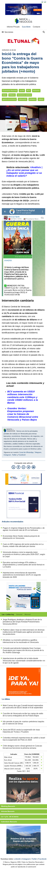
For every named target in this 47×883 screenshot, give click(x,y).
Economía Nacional (10, 90)
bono (4, 95)
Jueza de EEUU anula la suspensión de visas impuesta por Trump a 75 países (21, 731)
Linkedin (17, 859)
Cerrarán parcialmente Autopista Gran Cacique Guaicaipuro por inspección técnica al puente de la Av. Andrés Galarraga (23, 650)
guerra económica (9, 99)
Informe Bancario (7, 811)
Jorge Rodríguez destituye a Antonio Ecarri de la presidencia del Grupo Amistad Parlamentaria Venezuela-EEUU (22, 622)
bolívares (36, 90)
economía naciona (24, 95)
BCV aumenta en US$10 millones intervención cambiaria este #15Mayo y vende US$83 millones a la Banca (22, 397)
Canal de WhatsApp (26, 452)
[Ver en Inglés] (42, 2)
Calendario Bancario (9, 822)
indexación (22, 99)
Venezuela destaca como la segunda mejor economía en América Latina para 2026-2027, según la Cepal (24, 554)
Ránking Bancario (8, 806)
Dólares (12, 95)
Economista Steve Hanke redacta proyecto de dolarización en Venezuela (21, 537)
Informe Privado (13, 27)
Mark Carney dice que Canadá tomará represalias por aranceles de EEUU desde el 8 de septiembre (23, 706)
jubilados (32, 99)
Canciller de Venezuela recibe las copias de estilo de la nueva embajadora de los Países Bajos (23, 715)
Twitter (14, 455)
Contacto (36, 27)
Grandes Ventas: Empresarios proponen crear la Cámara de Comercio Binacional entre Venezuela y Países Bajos (22, 414)
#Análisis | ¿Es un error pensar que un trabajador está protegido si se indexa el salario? (24, 171)
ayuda (22, 90)
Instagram (7, 455)
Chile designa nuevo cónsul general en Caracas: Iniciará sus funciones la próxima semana (22, 747)
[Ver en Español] (45, 2)
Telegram (37, 452)
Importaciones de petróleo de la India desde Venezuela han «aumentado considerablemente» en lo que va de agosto (24, 660)
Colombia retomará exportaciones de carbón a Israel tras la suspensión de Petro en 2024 (24, 739)
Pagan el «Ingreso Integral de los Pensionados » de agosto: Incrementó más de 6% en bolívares (24, 529)
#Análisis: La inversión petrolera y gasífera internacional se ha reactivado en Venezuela (21, 641)
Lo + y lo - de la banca (9, 816)
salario (41, 99)
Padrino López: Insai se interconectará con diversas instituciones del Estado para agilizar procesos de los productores (23, 632)
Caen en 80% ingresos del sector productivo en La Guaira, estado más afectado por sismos (23, 545)
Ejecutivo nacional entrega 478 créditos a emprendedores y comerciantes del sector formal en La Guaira (23, 565)
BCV (28, 90)
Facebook (22, 455)
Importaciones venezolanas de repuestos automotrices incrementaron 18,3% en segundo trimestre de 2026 (22, 575)
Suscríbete (26, 27)
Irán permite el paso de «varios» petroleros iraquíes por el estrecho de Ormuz (23, 723)
